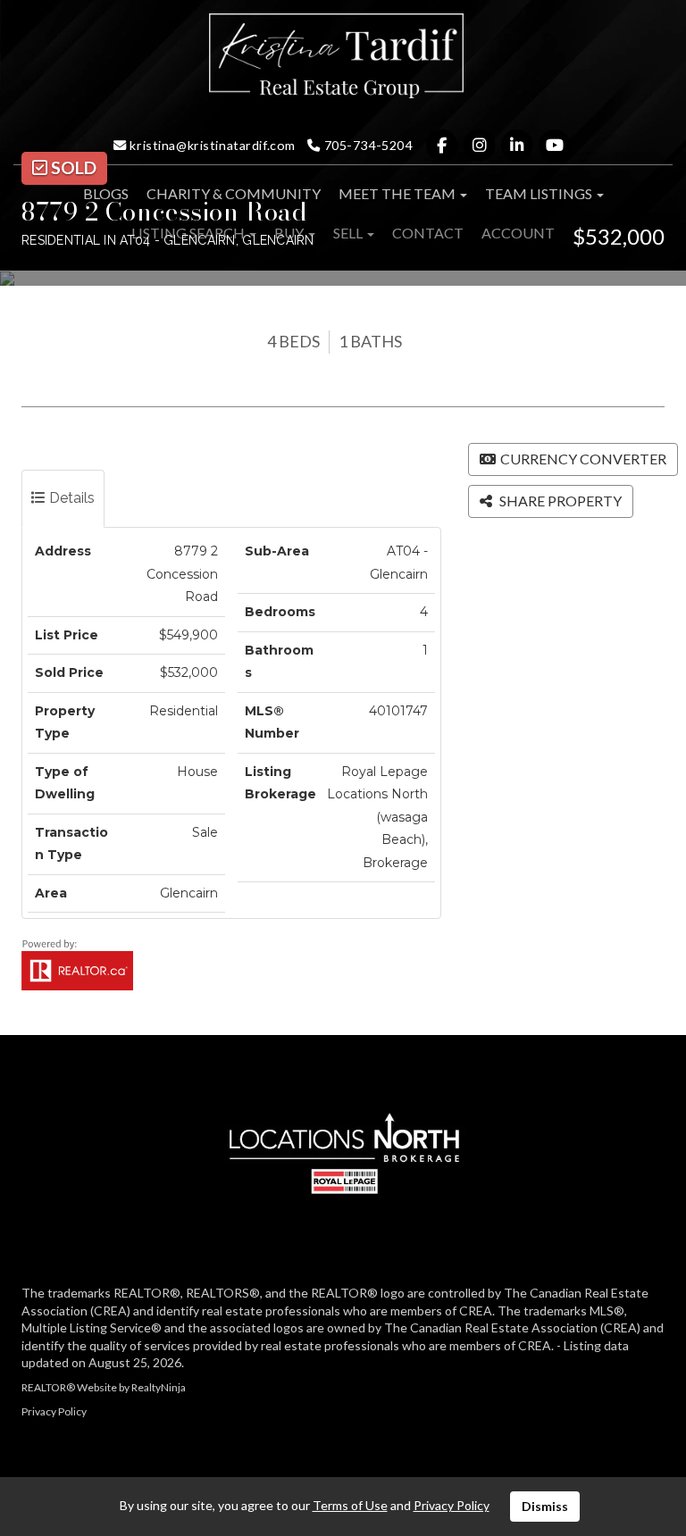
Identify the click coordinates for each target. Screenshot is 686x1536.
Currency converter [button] (583, 458)
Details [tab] (70, 497)
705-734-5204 (366, 145)
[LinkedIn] (518, 145)
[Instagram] (480, 145)
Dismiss (545, 1506)
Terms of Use (350, 1505)
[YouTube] (555, 145)
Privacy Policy (54, 1411)
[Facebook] (443, 145)
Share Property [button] (559, 500)
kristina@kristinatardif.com (211, 145)
